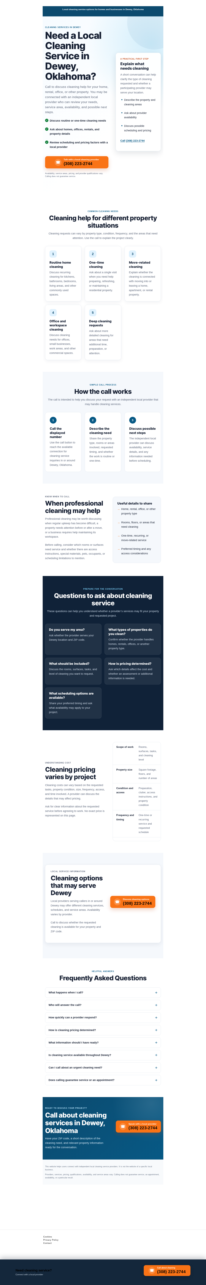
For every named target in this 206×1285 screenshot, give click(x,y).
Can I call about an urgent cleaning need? (75, 1067)
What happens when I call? (66, 992)
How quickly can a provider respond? (73, 1017)
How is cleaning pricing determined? (72, 1030)
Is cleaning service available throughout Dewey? (80, 1055)
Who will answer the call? (65, 1004)
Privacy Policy (51, 1240)
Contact (47, 1243)
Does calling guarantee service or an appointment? (81, 1080)
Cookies (47, 1236)
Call (132, 140)
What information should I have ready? (74, 1042)
